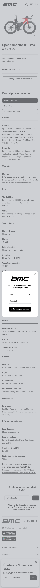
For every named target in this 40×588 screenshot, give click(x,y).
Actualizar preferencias (20, 309)
